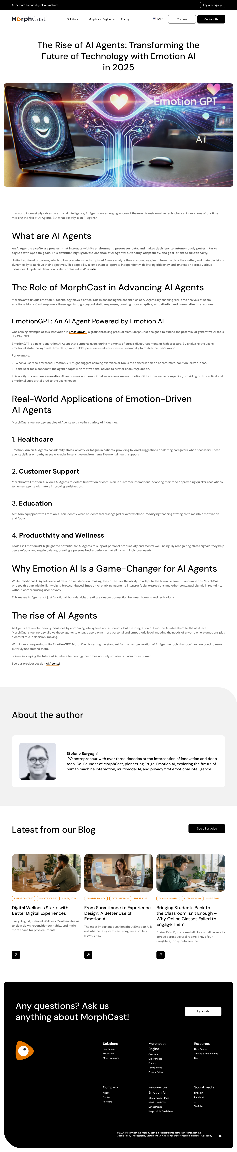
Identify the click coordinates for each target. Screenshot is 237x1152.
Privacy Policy (155, 1072)
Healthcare (109, 1049)
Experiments (155, 1058)
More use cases (111, 1058)
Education (108, 1053)
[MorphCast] (25, 1050)
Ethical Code (155, 1106)
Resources (202, 1043)
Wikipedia (89, 269)
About (106, 1092)
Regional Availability (201, 1135)
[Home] (29, 19)
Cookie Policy (124, 1135)
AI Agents (52, 663)
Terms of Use (155, 1067)
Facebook (199, 1097)
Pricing (125, 19)
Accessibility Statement (145, 1135)
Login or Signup (212, 5)
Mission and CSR (157, 1102)
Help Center (200, 1049)
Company (110, 1087)
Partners (107, 1101)
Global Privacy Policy (159, 1098)
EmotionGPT (78, 332)
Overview (153, 1054)
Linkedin (198, 1092)
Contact (107, 1097)
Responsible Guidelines (160, 1111)
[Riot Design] (220, 1136)
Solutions (72, 19)
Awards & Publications (206, 1053)
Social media (204, 1087)
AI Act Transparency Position (174, 1135)
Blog (196, 1058)
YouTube (198, 1106)
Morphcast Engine (100, 19)
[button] (182, 19)
